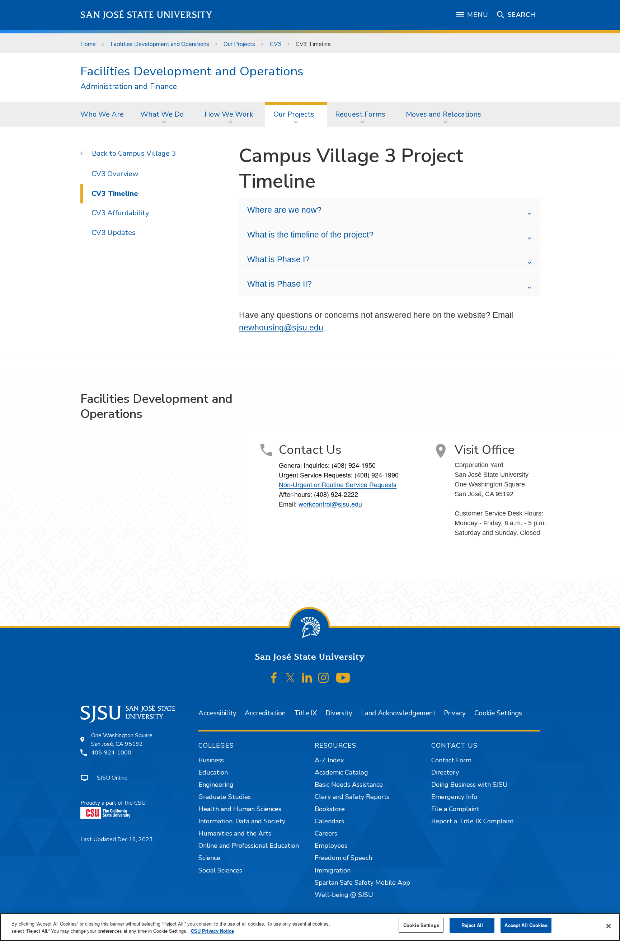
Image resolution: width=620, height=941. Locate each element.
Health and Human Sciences (239, 809)
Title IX (305, 713)
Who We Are (102, 114)
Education (213, 772)
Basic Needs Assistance (349, 784)
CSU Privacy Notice (212, 930)
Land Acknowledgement (398, 713)
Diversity (338, 713)
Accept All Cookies (525, 925)
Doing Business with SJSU (469, 784)
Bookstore (330, 809)
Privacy (455, 713)
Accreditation (265, 713)
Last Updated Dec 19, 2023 (116, 839)
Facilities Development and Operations (160, 44)
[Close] (608, 926)
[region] (310, 927)
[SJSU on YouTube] (343, 677)
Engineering (216, 784)
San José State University (146, 14)
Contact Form (451, 760)
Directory (445, 772)
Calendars (329, 821)
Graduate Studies (224, 796)
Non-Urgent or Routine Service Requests (337, 484)
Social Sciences (220, 870)
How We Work (229, 114)
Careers (326, 833)
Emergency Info (454, 796)
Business (211, 760)
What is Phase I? (278, 259)
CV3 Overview (114, 174)
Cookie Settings (498, 713)
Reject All (472, 925)
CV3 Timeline (114, 193)
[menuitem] (102, 114)
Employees (331, 845)
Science (209, 857)
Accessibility (217, 713)
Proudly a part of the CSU (113, 803)
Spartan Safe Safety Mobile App (362, 882)
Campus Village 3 (147, 153)
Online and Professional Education (248, 845)
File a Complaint (455, 809)
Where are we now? (284, 210)
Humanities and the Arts (234, 833)
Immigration (333, 870)
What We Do (162, 114)
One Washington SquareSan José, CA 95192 (121, 739)
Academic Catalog (341, 772)
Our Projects (239, 44)
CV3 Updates (113, 232)
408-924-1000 (111, 753)
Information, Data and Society (241, 821)
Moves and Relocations (443, 114)
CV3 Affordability (120, 213)
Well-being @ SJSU (344, 894)
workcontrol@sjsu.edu (330, 503)
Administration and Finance (128, 86)
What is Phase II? (279, 283)
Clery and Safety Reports (352, 796)
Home (88, 44)
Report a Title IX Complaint (472, 821)
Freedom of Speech (343, 857)
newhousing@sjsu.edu (281, 327)
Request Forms (360, 114)
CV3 (275, 44)
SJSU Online (112, 778)
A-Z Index (329, 760)
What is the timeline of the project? (310, 234)
